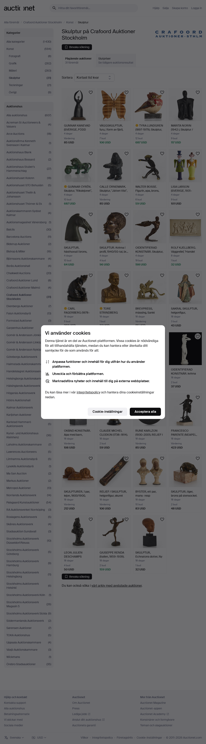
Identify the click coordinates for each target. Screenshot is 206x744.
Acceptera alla (145, 412)
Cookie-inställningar (108, 412)
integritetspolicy (88, 392)
